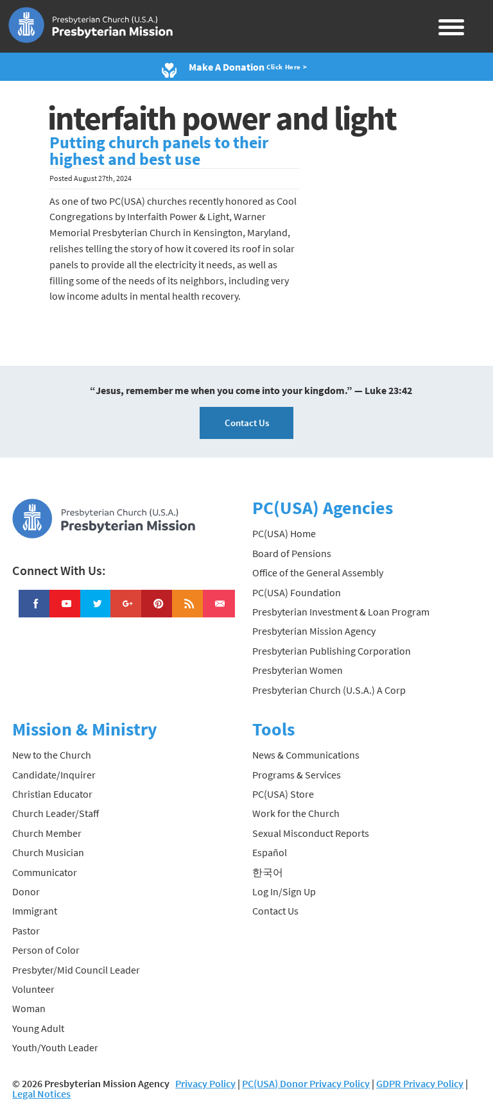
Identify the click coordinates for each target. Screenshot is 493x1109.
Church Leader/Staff (55, 813)
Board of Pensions (291, 553)
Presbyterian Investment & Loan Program (340, 611)
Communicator (44, 872)
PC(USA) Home (284, 533)
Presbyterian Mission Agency (314, 630)
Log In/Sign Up (284, 891)
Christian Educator (52, 793)
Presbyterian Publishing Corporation (331, 650)
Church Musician (48, 852)
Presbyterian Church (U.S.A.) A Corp (329, 689)
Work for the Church (296, 813)
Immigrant (34, 910)
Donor (26, 891)
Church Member (47, 833)
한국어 (267, 872)
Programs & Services (296, 774)
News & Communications (305, 754)
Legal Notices (41, 1093)
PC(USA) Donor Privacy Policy (306, 1083)
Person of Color (46, 949)
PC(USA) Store (283, 793)
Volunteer (33, 989)
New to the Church (51, 754)
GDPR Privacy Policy (419, 1083)
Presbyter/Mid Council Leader (76, 969)
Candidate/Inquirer (54, 774)
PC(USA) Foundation (296, 592)
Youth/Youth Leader (55, 1047)
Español (269, 852)
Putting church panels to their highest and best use (158, 150)
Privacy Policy (205, 1083)
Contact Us (247, 423)
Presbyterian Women (297, 670)
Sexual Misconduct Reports (310, 833)
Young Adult (38, 1028)
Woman (29, 1008)
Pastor (26, 930)
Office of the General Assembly (317, 572)
